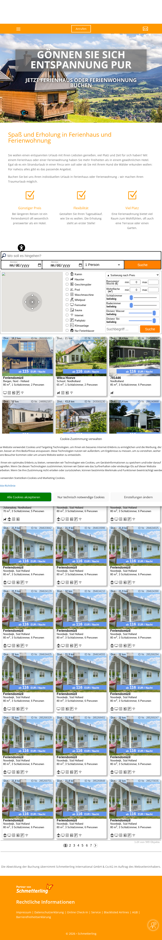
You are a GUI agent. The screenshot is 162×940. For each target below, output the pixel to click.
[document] (81, 60)
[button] (127, 31)
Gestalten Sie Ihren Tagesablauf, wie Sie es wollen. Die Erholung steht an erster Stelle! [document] (81, 218)
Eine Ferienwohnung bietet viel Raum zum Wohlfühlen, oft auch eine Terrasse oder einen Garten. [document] (132, 221)
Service (96, 912)
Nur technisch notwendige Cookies (81, 497)
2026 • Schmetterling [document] (82, 933)
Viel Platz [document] (132, 208)
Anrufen (81, 29)
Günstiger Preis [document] (29, 208)
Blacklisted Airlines (116, 912)
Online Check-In (77, 912)
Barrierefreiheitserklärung (33, 917)
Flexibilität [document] (81, 208)
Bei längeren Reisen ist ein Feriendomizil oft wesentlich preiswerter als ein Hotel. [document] (29, 218)
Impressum (23, 912)
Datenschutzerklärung (49, 912)
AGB (135, 912)
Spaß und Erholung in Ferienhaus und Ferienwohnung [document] (59, 138)
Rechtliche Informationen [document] (45, 901)
